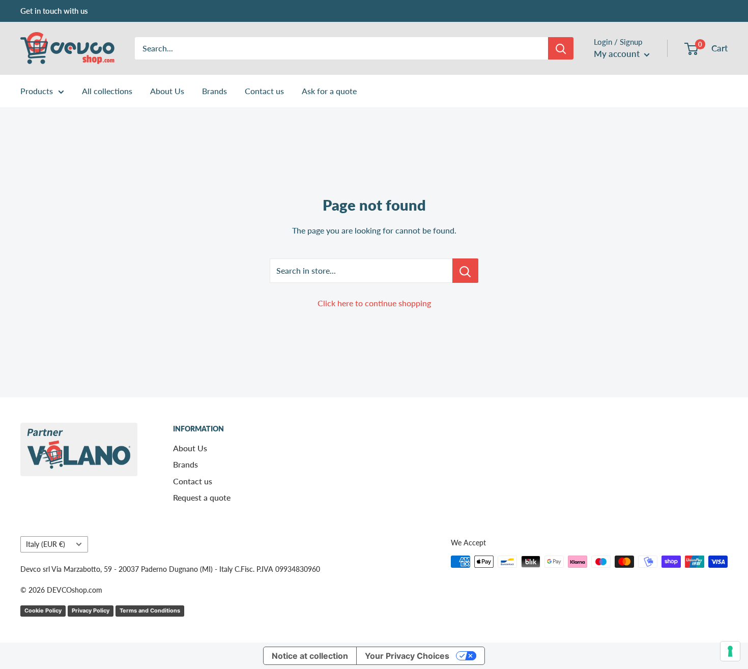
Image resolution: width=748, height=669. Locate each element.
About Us (167, 91)
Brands (214, 91)
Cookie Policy (43, 610)
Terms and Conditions (150, 610)
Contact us (264, 91)
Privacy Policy (90, 610)
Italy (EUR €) (45, 544)
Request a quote (202, 497)
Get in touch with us (54, 10)
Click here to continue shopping (374, 303)
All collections (107, 91)
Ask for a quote (329, 91)
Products (36, 91)
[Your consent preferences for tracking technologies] (730, 651)
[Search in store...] (465, 270)
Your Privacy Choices (407, 656)
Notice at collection (310, 656)
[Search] (560, 48)
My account (618, 53)
